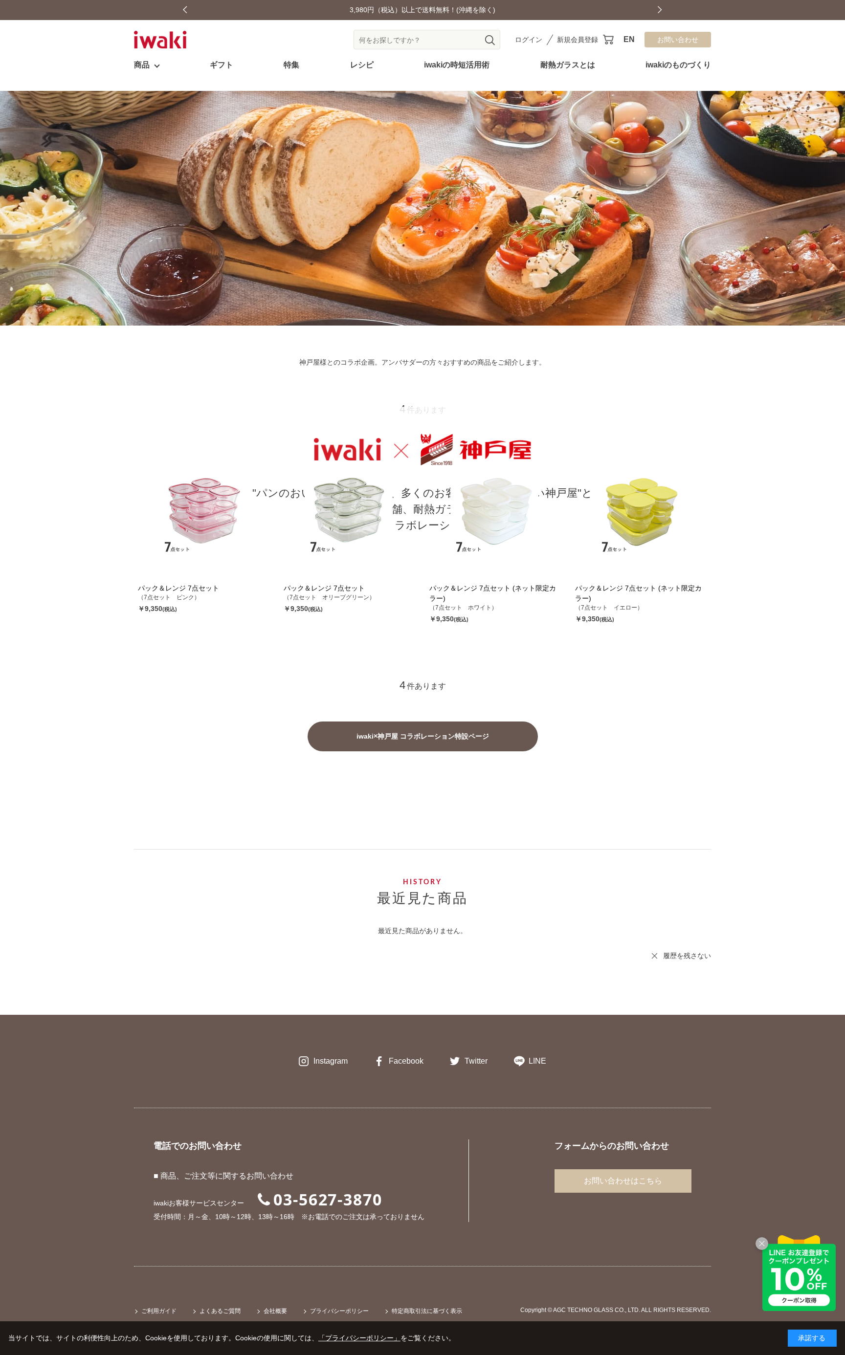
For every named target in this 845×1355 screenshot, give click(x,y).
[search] (490, 40)
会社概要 (275, 1311)
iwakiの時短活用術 (456, 65)
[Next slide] (660, 10)
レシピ (362, 65)
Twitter (476, 1061)
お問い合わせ (677, 40)
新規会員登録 (577, 40)
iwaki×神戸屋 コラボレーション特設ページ (422, 736)
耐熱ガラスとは (567, 65)
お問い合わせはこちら (623, 1181)
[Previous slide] (185, 10)
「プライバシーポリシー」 (359, 1338)
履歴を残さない (687, 956)
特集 (291, 65)
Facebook (406, 1061)
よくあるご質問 (220, 1311)
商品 (142, 65)
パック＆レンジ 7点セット (178, 588)
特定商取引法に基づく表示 (427, 1311)
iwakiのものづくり (678, 65)
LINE (537, 1061)
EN (629, 39)
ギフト (221, 65)
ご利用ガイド (159, 1311)
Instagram (330, 1061)
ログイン (528, 40)
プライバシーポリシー (339, 1311)
